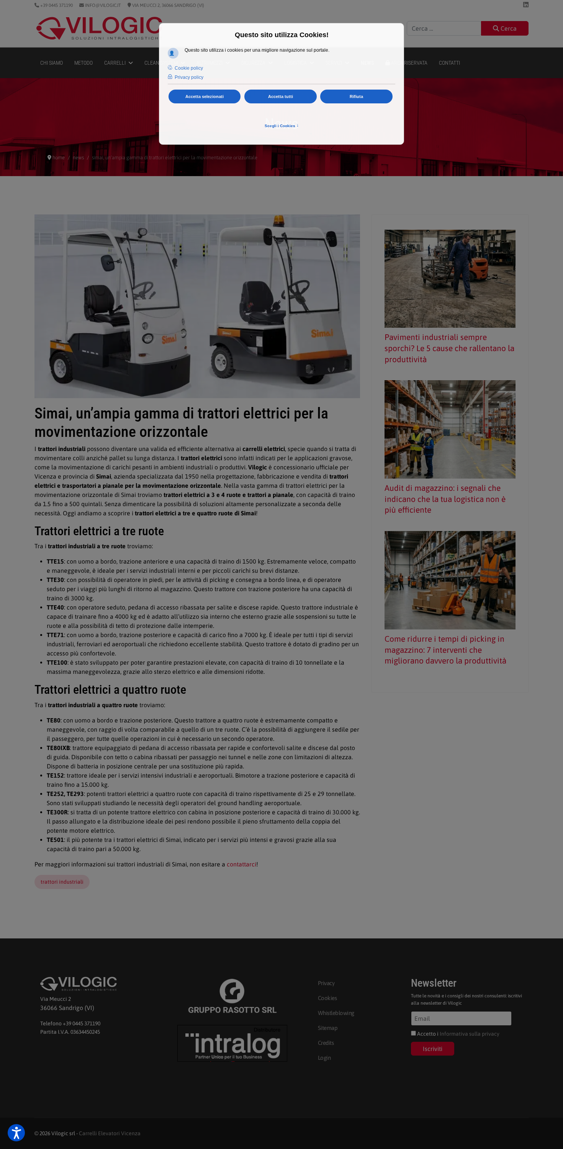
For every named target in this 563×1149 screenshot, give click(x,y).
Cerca (508, 28)
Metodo (83, 63)
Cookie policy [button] (189, 68)
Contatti (449, 63)
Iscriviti (432, 1048)
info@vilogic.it (102, 5)
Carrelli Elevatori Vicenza (110, 1133)
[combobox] (444, 28)
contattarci (241, 864)
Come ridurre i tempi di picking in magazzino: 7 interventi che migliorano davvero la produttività (445, 649)
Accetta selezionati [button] (204, 96)
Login (324, 1057)
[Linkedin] (526, 4)
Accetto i (457, 1034)
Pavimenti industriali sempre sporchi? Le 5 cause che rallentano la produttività (449, 348)
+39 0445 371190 (56, 5)
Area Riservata (408, 63)
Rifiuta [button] (356, 96)
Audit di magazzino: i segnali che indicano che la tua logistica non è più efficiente (445, 499)
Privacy (326, 983)
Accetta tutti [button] (280, 96)
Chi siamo (51, 63)
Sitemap (328, 1028)
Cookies (327, 998)
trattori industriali (62, 882)
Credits (326, 1042)
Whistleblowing (336, 1013)
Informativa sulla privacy (469, 1034)
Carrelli (115, 63)
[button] (16, 1132)
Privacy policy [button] (189, 77)
